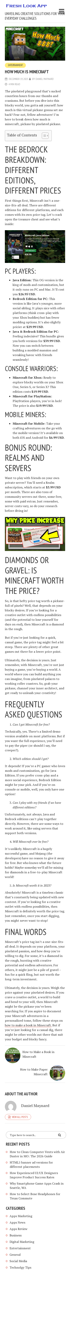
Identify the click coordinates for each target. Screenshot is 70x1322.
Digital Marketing (22, 1242)
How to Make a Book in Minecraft (38, 1054)
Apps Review (18, 1229)
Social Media (18, 1261)
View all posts (20, 1117)
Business (16, 1235)
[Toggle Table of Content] (43, 135)
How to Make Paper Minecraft (34, 1071)
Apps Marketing (21, 1216)
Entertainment (15, 65)
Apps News (17, 1222)
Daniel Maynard (45, 79)
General (15, 1254)
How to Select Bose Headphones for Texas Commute (35, 1196)
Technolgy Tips (20, 1267)
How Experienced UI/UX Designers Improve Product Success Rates (34, 1175)
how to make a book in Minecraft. (28, 1025)
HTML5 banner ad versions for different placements (31, 1164)
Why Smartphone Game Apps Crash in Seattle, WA (37, 1185)
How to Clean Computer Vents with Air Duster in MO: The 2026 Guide (37, 1154)
